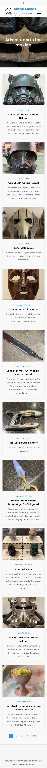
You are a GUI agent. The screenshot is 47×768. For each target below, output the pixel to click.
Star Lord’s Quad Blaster (24, 442)
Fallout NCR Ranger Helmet (23, 183)
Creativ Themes (28, 764)
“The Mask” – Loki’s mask (23, 309)
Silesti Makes (25, 9)
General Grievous (23, 247)
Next (34, 736)
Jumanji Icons (23, 569)
